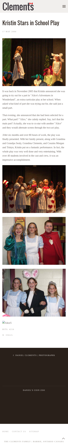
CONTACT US (19, 431)
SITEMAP (34, 431)
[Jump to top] (63, 438)
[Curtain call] (34, 189)
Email (9, 335)
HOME (5, 431)
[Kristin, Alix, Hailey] (34, 293)
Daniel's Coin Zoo (34, 390)
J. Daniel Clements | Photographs (34, 355)
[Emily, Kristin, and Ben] (34, 241)
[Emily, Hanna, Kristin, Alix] (7, 323)
